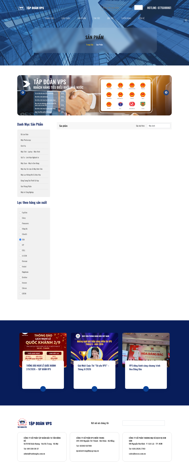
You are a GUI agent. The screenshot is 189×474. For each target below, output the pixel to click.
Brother (24, 277)
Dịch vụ (23, 145)
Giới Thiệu (65, 18)
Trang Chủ (89, 44)
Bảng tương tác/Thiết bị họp (30, 180)
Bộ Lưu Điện (24, 134)
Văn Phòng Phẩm (26, 186)
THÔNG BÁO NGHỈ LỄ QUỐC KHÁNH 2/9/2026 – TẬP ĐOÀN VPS (41, 367)
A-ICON (24, 255)
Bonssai (24, 261)
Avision (24, 282)
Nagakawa (25, 272)
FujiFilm (24, 212)
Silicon (24, 288)
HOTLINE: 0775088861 (159, 8)
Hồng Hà (24, 228)
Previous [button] (21, 91)
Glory (24, 218)
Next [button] (164, 91)
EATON (24, 293)
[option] (94, 95)
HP (23, 245)
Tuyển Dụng (126, 18)
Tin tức (96, 18)
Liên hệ (141, 18)
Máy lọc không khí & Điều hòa (31, 174)
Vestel (24, 266)
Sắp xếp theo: (140, 125)
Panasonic (25, 223)
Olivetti (24, 234)
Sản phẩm (82, 18)
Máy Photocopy (26, 140)
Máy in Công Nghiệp (27, 192)
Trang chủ (49, 18)
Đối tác (110, 18)
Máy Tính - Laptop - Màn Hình (30, 151)
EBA (23, 239)
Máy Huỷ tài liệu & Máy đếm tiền (31, 169)
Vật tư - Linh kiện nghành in (30, 157)
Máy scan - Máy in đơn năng (30, 163)
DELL (23, 250)
